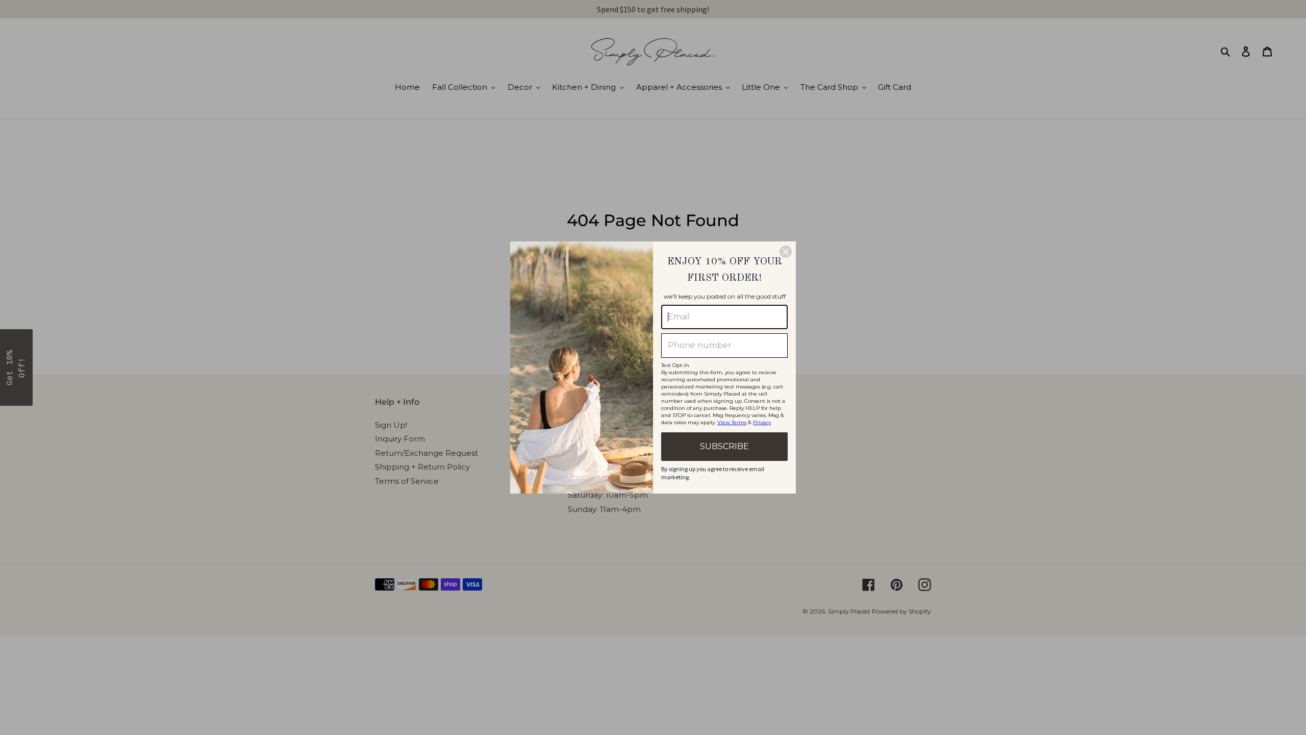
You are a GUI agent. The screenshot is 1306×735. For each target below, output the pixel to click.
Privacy (762, 422)
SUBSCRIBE (724, 446)
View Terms (731, 422)
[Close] (786, 252)
